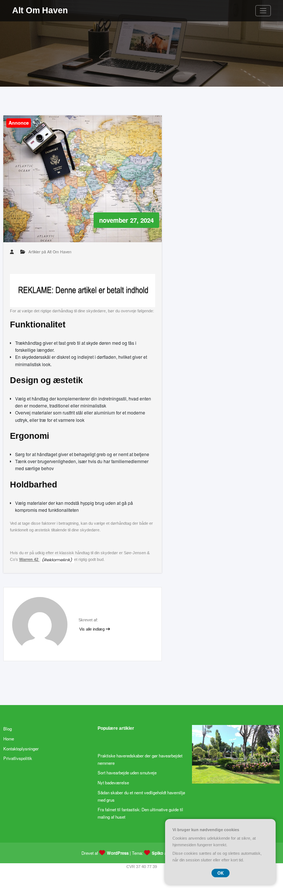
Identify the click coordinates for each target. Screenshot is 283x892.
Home (8, 739)
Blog (7, 729)
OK (220, 873)
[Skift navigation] (263, 11)
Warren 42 (29, 559)
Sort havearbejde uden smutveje (127, 772)
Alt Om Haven (40, 10)
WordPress (118, 853)
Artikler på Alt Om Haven (49, 251)
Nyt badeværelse (113, 782)
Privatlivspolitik (17, 758)
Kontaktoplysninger (21, 749)
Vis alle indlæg (92, 629)
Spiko (157, 853)
